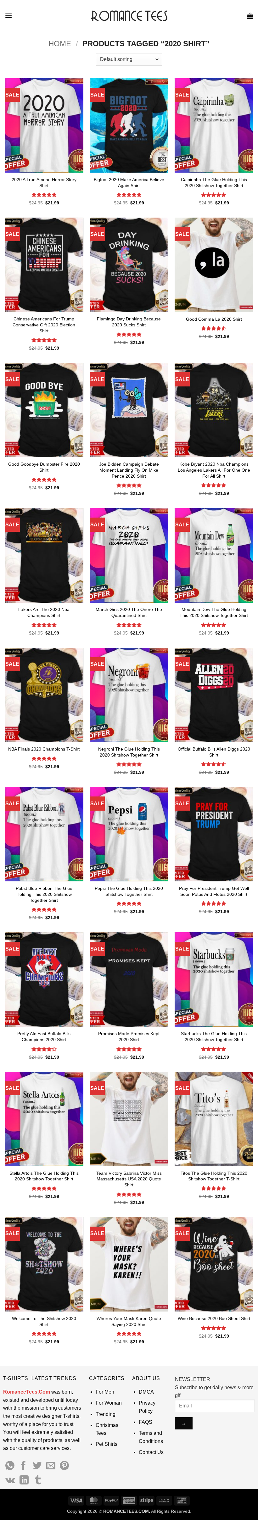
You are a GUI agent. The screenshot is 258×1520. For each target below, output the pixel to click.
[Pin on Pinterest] (64, 1466)
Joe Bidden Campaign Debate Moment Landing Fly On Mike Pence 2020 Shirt (129, 470)
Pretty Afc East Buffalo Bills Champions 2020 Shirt (43, 1036)
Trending (105, 1414)
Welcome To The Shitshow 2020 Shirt (44, 1321)
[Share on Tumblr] (37, 1481)
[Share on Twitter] (37, 1466)
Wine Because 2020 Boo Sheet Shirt (214, 1318)
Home (59, 43)
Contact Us (151, 1452)
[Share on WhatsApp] (9, 1466)
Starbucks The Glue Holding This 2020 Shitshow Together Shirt (214, 1036)
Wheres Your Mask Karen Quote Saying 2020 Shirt (129, 1321)
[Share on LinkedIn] (24, 1481)
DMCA (146, 1392)
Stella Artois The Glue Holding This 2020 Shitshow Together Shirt (44, 1176)
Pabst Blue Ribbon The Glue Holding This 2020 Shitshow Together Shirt (44, 894)
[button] (8, 15)
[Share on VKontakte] (10, 1481)
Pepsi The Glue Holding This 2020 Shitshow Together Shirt (129, 891)
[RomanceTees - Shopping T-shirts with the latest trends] (129, 15)
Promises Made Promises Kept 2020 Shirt (129, 1036)
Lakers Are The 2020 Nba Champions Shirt (44, 612)
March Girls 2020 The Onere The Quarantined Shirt (129, 612)
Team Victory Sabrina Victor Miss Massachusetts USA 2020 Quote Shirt (129, 1179)
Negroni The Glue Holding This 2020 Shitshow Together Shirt (129, 751)
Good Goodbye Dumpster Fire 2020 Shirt (44, 467)
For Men (105, 1392)
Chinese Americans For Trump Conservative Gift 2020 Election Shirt (44, 324)
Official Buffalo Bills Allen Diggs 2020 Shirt (214, 751)
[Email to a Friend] (50, 1466)
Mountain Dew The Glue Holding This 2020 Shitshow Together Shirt (214, 612)
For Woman (109, 1403)
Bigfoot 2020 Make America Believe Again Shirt (129, 182)
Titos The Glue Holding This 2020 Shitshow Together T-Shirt (214, 1176)
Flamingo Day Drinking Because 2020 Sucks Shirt (129, 321)
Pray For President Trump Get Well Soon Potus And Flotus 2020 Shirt (214, 891)
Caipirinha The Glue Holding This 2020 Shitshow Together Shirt (214, 182)
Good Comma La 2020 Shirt (214, 319)
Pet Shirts (106, 1444)
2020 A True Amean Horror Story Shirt (44, 182)
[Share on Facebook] (23, 1466)
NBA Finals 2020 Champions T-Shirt (44, 749)
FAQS (145, 1422)
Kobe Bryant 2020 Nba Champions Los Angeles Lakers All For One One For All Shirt (214, 470)
